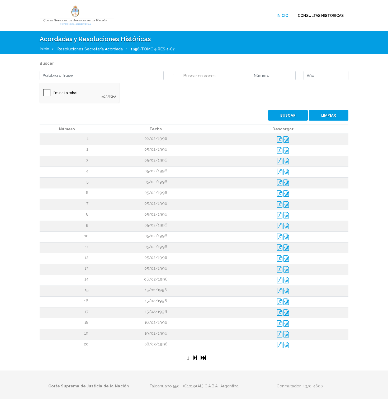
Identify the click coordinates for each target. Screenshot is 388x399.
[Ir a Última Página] (203, 357)
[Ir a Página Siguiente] (195, 357)
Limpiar (328, 115)
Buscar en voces (199, 75)
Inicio (282, 15)
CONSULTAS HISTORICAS (321, 15)
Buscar (47, 63)
